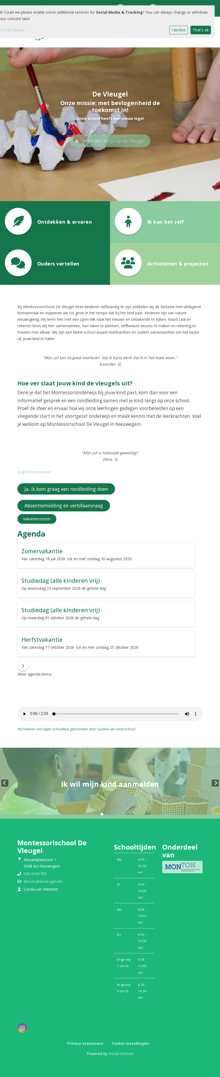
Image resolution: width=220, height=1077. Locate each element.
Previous (4, 783)
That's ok (201, 29)
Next (215, 783)
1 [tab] (102, 814)
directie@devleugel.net (43, 881)
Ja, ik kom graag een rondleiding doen (66, 489)
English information (34, 471)
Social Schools (120, 1053)
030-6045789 (35, 873)
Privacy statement (85, 1043)
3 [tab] (112, 814)
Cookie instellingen (130, 1043)
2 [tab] (107, 814)
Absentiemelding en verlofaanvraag (63, 505)
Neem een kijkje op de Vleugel (113, 141)
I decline (178, 29)
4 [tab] (118, 814)
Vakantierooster (37, 518)
